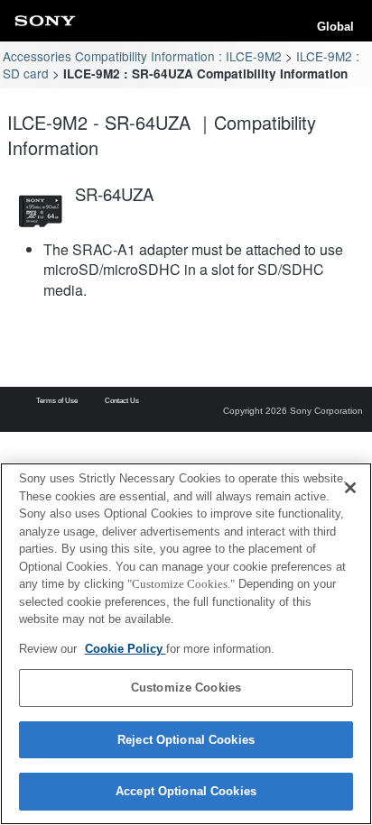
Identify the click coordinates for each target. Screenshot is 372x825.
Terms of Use (57, 401)
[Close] (350, 488)
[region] (186, 644)
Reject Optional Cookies (186, 740)
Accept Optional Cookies (186, 791)
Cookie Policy (125, 648)
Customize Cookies (186, 687)
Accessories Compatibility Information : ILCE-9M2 (142, 56)
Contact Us (122, 401)
